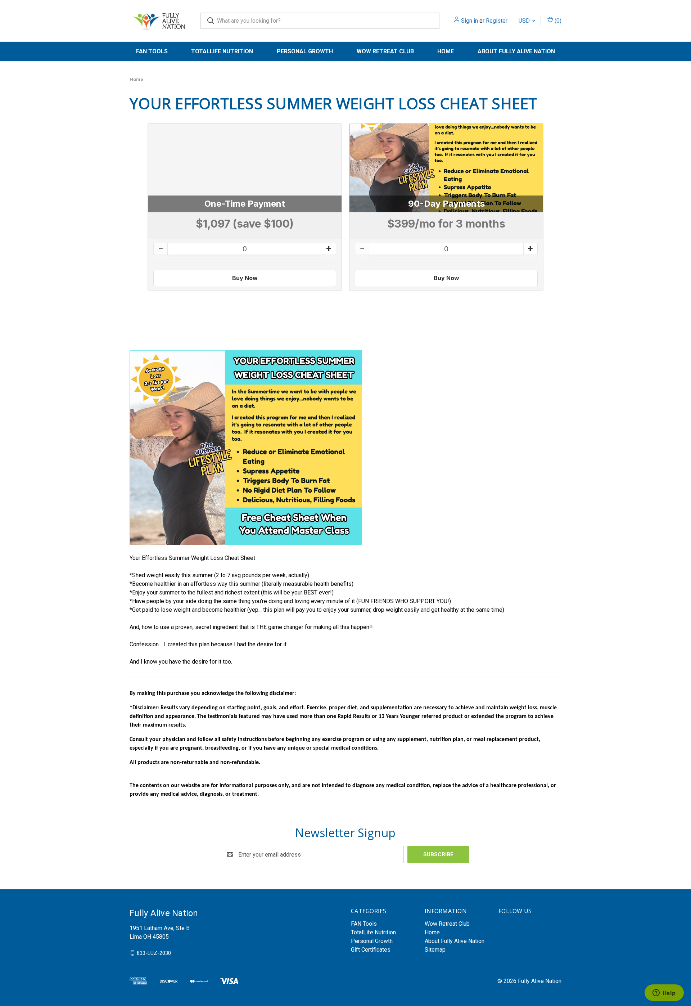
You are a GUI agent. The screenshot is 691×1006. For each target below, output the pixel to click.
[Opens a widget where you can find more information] (664, 993)
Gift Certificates (370, 949)
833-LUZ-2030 (154, 953)
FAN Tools (152, 51)
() (557, 20)
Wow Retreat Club (385, 51)
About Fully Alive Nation (516, 51)
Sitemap (435, 949)
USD (525, 20)
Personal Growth (305, 51)
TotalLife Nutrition (222, 51)
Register (496, 20)
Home (445, 51)
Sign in (469, 20)
